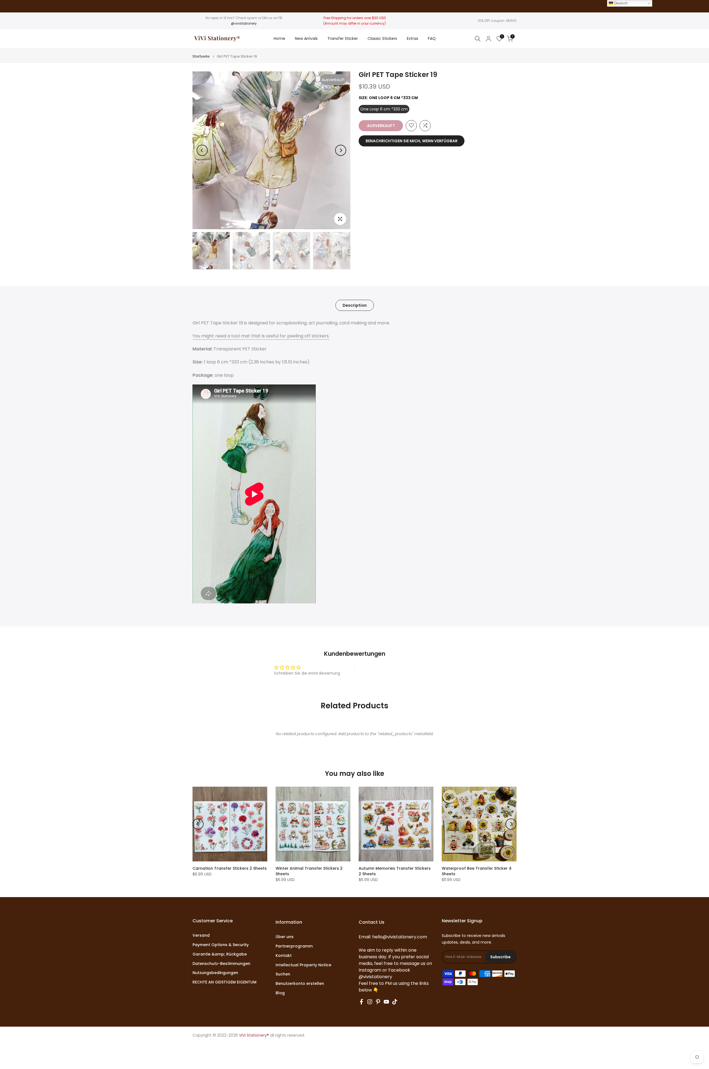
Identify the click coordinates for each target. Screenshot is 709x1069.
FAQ (432, 38)
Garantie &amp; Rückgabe (219, 954)
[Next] (340, 150)
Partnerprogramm (294, 946)
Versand (201, 935)
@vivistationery (244, 23)
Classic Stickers (382, 38)
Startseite (201, 56)
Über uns (285, 936)
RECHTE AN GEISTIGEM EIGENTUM (224, 982)
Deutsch (620, 3)
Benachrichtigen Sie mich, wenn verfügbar (412, 140)
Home (279, 38)
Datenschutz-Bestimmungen (221, 963)
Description (355, 305)
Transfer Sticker (342, 38)
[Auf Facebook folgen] (361, 1002)
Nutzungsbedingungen (215, 972)
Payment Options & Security (220, 944)
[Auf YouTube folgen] (386, 1002)
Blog (280, 993)
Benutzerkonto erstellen (300, 983)
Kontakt (284, 955)
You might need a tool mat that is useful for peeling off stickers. (261, 336)
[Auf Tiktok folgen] (394, 1002)
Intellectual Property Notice (303, 965)
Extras (412, 38)
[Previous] (202, 150)
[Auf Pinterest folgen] (378, 1002)
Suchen (283, 974)
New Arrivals (306, 38)
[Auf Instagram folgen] (370, 1002)
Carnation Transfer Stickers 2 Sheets (229, 868)
